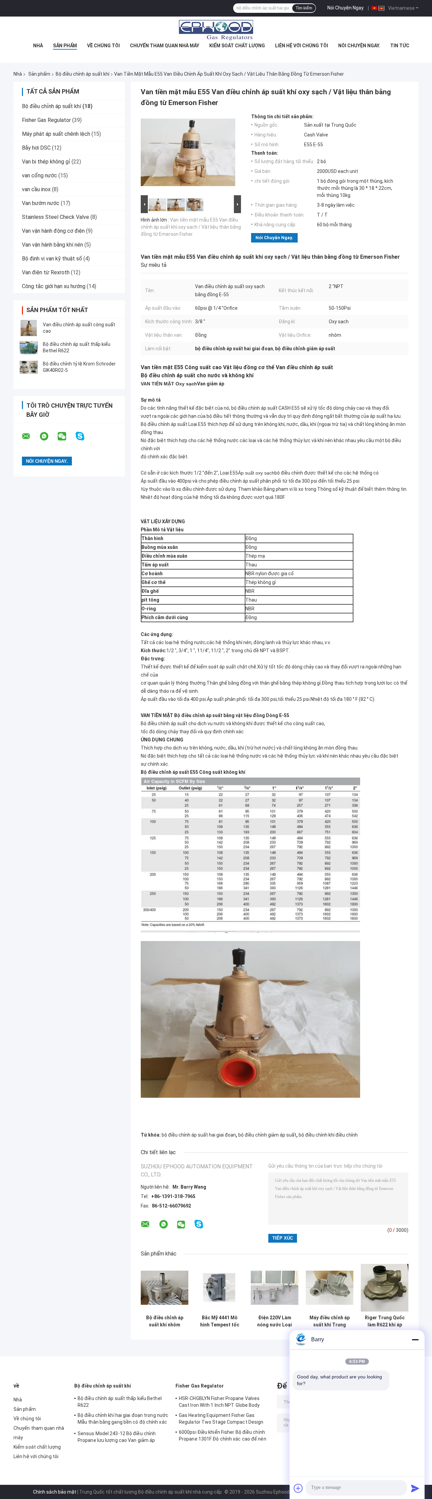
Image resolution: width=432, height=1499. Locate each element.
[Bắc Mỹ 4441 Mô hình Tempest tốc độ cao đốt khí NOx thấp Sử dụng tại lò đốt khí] (219, 1288)
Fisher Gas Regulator (46, 120)
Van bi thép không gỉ (46, 161)
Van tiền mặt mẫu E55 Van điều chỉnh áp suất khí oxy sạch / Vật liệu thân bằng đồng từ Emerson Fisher (191, 227)
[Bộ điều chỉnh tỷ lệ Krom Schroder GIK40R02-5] (29, 367)
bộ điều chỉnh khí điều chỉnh (328, 1135)
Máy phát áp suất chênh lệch (56, 134)
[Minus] (415, 1340)
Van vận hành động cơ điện (53, 231)
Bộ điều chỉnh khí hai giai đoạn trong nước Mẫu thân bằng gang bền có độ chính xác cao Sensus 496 (123, 1420)
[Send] (415, 1488)
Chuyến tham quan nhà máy (164, 45)
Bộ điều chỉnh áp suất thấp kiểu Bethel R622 (120, 1402)
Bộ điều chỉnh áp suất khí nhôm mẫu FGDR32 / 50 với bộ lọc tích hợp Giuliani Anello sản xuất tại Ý (164, 1321)
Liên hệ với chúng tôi (301, 45)
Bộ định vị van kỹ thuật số (52, 258)
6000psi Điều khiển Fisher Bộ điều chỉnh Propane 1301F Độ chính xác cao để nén (222, 1435)
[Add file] (298, 1488)
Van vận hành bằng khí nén (52, 245)
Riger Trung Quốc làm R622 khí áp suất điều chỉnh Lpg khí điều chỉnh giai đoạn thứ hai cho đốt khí (384, 1321)
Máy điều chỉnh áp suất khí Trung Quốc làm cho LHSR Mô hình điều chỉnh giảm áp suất (329, 1321)
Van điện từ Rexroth (46, 272)
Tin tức (399, 45)
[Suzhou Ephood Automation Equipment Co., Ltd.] (216, 30)
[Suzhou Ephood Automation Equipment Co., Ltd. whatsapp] (48, 436)
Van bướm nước (40, 203)
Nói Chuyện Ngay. (345, 7)
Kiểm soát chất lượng (237, 45)
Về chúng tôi (103, 45)
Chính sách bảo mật (54, 1492)
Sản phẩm (65, 45)
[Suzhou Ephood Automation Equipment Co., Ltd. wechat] (66, 436)
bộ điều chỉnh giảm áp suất (267, 1135)
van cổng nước (39, 175)
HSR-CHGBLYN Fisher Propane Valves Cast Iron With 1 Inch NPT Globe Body (219, 1402)
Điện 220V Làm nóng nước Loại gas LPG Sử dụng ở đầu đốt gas (274, 1321)
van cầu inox (36, 189)
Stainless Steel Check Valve (55, 217)
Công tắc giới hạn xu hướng (53, 286)
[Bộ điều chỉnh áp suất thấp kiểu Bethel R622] (29, 347)
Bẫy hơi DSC (36, 148)
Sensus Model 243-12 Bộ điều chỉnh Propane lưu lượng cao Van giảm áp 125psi (117, 1438)
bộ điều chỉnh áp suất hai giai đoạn (199, 1135)
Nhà (38, 45)
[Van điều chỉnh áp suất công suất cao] (29, 328)
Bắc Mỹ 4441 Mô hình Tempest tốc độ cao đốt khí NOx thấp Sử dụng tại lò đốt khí (220, 1321)
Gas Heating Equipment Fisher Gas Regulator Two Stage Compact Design (221, 1419)
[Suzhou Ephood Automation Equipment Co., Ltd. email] (30, 436)
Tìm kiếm (304, 8)
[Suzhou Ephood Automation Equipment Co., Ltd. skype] (84, 436)
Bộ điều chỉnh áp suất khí (82, 74)
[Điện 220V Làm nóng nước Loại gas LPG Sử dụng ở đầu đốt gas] (274, 1288)
